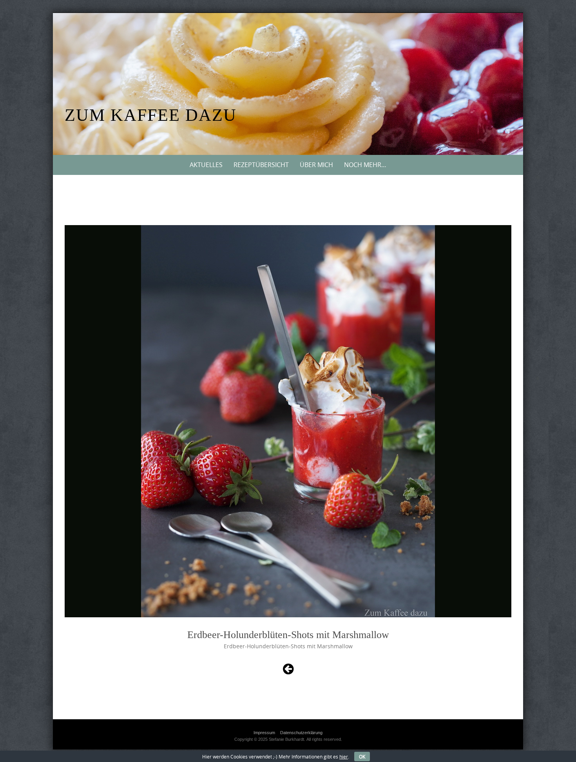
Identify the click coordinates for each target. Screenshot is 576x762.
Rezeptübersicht (261, 164)
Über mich (316, 164)
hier (343, 756)
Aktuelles (206, 164)
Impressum (264, 732)
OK (362, 756)
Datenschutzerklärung (301, 732)
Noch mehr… (365, 164)
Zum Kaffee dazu (151, 115)
